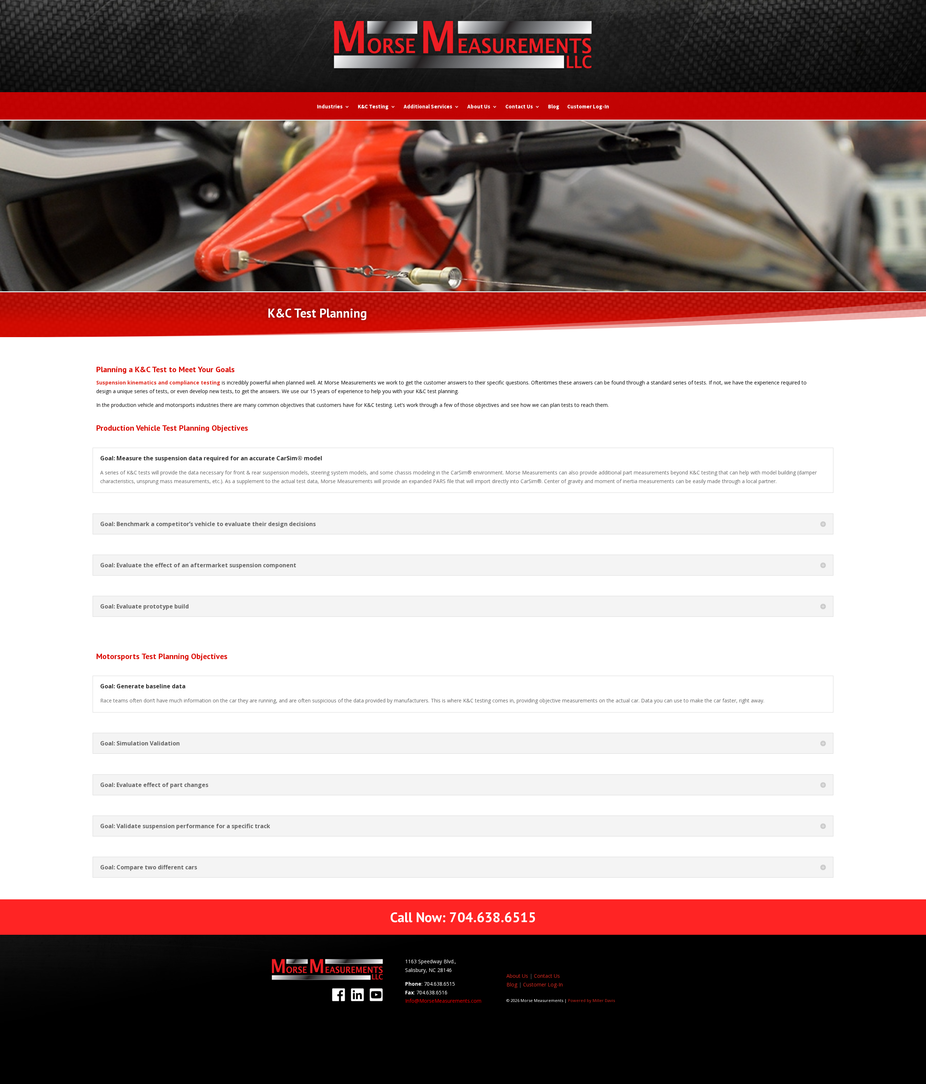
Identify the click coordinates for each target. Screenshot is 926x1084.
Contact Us (519, 107)
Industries (330, 107)
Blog (553, 107)
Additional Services (428, 107)
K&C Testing (373, 107)
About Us (478, 107)
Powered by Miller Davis (591, 1000)
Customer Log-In (588, 107)
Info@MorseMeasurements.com (443, 1000)
